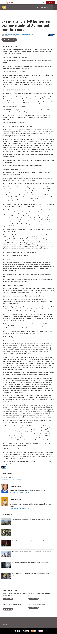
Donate (51, 2)
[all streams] (55, 7)
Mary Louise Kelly (28, 34)
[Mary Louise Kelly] (4, 501)
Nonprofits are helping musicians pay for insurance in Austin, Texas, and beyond (32, 541)
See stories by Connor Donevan (11, 480)
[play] (4, 7)
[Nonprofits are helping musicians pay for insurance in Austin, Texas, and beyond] (6, 543)
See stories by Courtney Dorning (20, 492)
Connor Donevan (10, 34)
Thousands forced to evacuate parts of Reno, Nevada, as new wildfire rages (31, 519)
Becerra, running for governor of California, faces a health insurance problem (31, 551)
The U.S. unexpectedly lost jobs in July (38, 604)
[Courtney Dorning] (4, 488)
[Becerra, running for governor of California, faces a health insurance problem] (6, 554)
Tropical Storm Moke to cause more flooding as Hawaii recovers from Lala (31, 562)
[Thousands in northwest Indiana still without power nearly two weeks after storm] (6, 532)
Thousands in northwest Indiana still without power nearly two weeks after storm (33, 530)
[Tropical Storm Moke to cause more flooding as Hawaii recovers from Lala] (6, 565)
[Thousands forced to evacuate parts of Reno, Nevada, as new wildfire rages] (6, 521)
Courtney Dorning (19, 34)
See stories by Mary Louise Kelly (20, 509)
